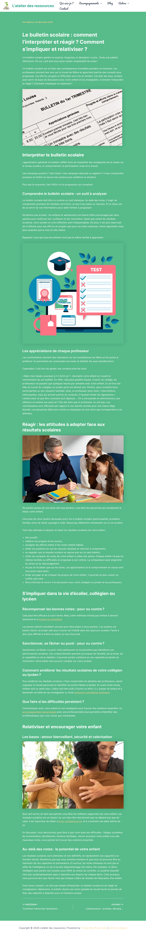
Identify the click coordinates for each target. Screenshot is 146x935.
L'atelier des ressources (33, 6)
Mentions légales (118, 927)
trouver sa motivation (50, 619)
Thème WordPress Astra (94, 927)
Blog (110, 3)
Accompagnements (89, 3)
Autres (122, 3)
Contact (63, 8)
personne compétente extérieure (92, 692)
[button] (100, 3)
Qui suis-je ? (66, 3)
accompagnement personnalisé (39, 712)
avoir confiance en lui (70, 821)
